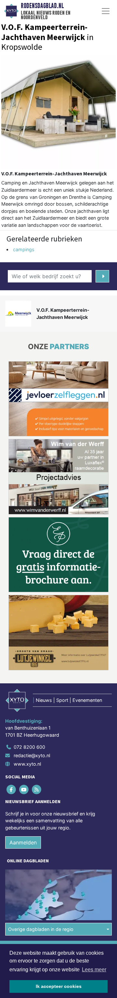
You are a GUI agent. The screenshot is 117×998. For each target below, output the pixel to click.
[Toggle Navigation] (105, 11)
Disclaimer (17, 882)
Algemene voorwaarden (30, 871)
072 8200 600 (29, 669)
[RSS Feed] (37, 711)
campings (23, 249)
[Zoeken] (102, 276)
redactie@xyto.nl (32, 677)
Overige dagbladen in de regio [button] (40, 851)
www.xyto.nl (27, 686)
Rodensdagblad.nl (42, 6)
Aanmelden (23, 764)
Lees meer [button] (94, 969)
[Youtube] (24, 711)
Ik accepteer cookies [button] (59, 986)
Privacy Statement (25, 894)
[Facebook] (11, 711)
